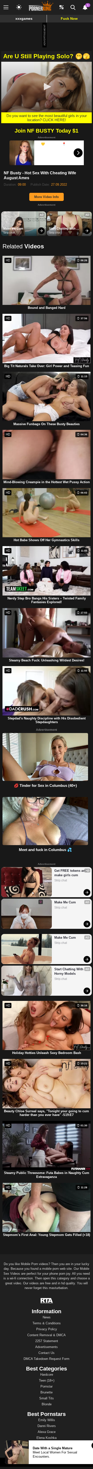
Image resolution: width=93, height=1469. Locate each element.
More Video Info (46, 197)
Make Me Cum (13, 228)
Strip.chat (9, 232)
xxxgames (23, 18)
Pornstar (46, 1386)
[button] (46, 86)
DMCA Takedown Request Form (46, 1359)
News (47, 1317)
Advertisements (46, 1347)
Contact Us (46, 1353)
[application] (46, 87)
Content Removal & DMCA (46, 1335)
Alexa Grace (47, 1432)
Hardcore (46, 1374)
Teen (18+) (46, 1380)
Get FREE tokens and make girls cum (70, 873)
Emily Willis (46, 1420)
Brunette (46, 1392)
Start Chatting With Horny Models (62, 229)
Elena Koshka (46, 1438)
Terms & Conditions (46, 1323)
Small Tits (46, 1398)
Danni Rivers (46, 1426)
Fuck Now (69, 18)
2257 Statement (46, 1341)
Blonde (47, 1404)
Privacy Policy (46, 1329)
